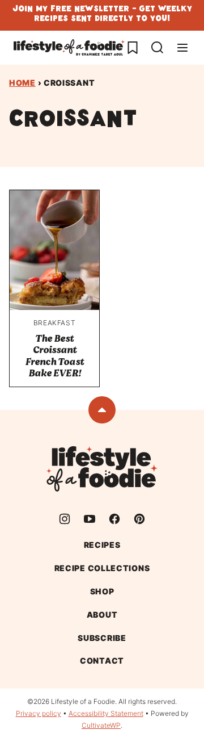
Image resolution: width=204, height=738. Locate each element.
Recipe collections (102, 568)
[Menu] (182, 47)
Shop (102, 591)
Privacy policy (38, 713)
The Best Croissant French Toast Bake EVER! (54, 356)
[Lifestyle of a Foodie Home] (69, 47)
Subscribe (102, 638)
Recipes (102, 545)
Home (22, 82)
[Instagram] (64, 518)
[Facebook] (114, 518)
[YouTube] (89, 518)
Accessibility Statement (106, 713)
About (102, 614)
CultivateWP (101, 725)
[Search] (157, 47)
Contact (102, 660)
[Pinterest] (139, 518)
